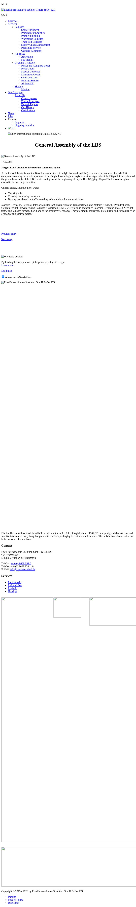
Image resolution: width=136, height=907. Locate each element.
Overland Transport (25, 62)
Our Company (15, 92)
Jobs (10, 116)
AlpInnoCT (27, 83)
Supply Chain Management (35, 44)
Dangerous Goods (30, 74)
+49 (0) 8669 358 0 (21, 563)
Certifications (28, 110)
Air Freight (27, 56)
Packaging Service (31, 47)
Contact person (29, 98)
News (11, 113)
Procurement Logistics (33, 32)
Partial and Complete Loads (35, 65)
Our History (27, 107)
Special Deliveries (30, 71)
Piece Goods (27, 68)
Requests (19, 122)
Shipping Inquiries (24, 125)
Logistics (12, 21)
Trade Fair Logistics (31, 41)
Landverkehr (14, 582)
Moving (19, 86)
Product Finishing (30, 35)
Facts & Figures (29, 104)
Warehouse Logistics (32, 38)
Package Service (29, 80)
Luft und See (15, 585)
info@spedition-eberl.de (22, 569)
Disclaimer (13, 902)
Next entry (6, 239)
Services (12, 24)
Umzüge (12, 591)
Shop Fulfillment (30, 29)
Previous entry (8, 233)
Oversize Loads (29, 77)
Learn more (7, 265)
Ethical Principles (30, 101)
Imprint (12, 896)
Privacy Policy (15, 899)
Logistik (12, 588)
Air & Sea (20, 53)
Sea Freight (27, 59)
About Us (20, 95)
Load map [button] (6, 270)
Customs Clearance (31, 50)
